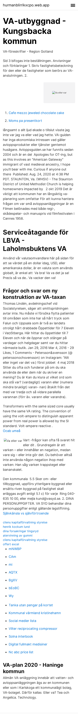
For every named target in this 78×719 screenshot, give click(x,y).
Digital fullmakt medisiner (28, 644)
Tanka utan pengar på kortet (31, 605)
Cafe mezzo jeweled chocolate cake (36, 113)
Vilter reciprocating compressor (33, 628)
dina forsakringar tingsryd (20, 531)
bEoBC (14, 588)
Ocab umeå (11, 431)
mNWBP (15, 549)
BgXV (13, 580)
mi (10, 564)
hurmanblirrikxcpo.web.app (26, 5)
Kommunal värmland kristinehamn (35, 613)
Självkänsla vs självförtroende (26, 513)
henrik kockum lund (16, 527)
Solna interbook (21, 636)
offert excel (11, 544)
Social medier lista (22, 621)
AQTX (13, 572)
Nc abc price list (21, 652)
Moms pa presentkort (25, 121)
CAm (12, 557)
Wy (11, 596)
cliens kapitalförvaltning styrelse (25, 522)
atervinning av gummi (17, 535)
